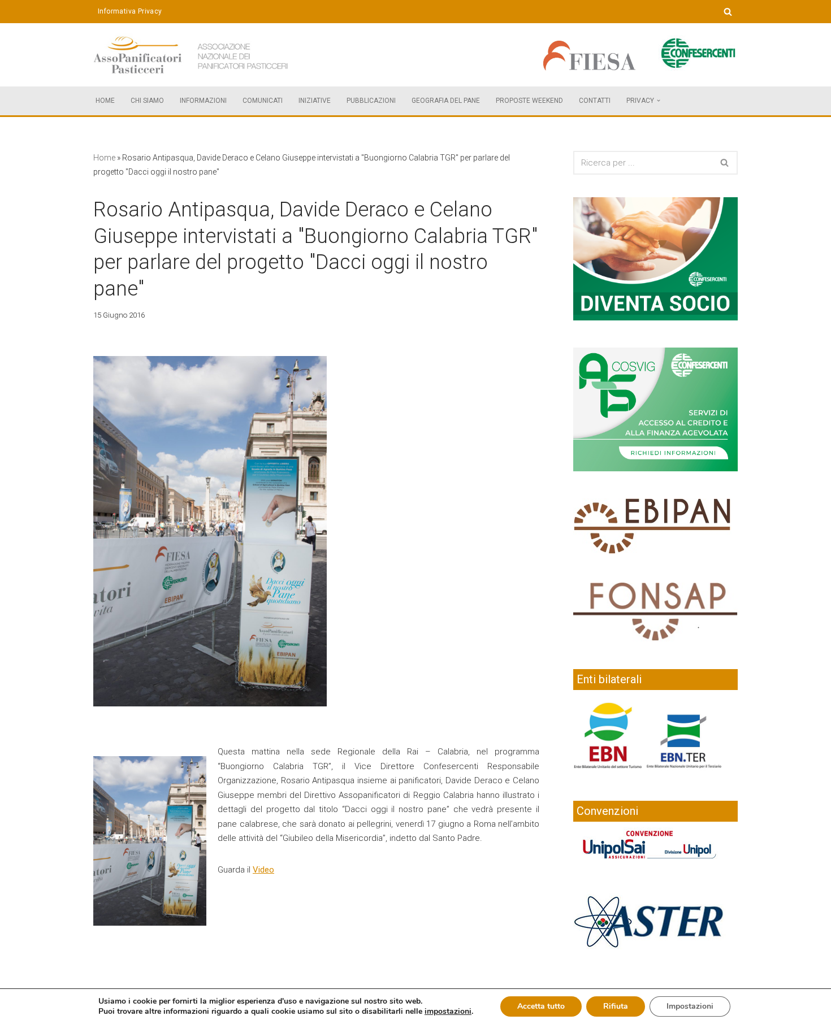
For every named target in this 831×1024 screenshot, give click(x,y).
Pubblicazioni (371, 101)
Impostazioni (689, 1006)
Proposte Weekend (529, 101)
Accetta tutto (541, 1006)
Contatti (595, 101)
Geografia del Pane (446, 101)
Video (263, 870)
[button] (658, 100)
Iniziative (314, 101)
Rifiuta (615, 1006)
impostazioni (448, 1011)
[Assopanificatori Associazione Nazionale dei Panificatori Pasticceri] (192, 54)
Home (105, 101)
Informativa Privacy (130, 11)
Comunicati (263, 101)
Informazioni (203, 101)
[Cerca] (728, 11)
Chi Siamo (147, 101)
